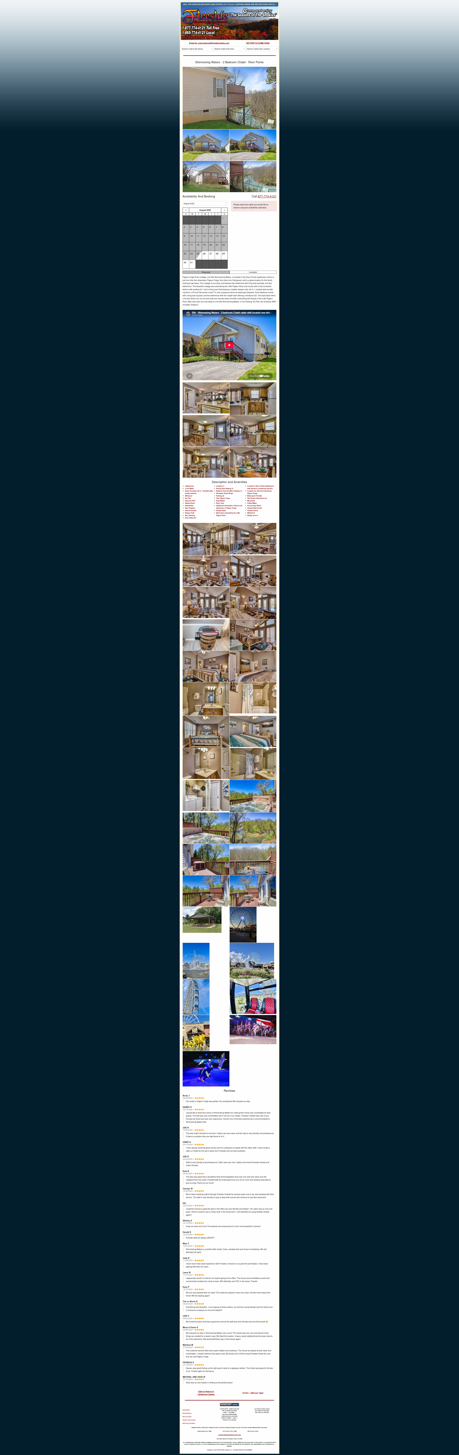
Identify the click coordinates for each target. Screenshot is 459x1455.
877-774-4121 (267, 196)
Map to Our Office (187, 1416)
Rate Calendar (186, 1410)
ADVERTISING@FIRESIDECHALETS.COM (229, 1435)
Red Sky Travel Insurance (189, 1420)
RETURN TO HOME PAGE (258, 43)
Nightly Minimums (187, 1413)
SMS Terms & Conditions (189, 1423)
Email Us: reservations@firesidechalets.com (209, 43)
